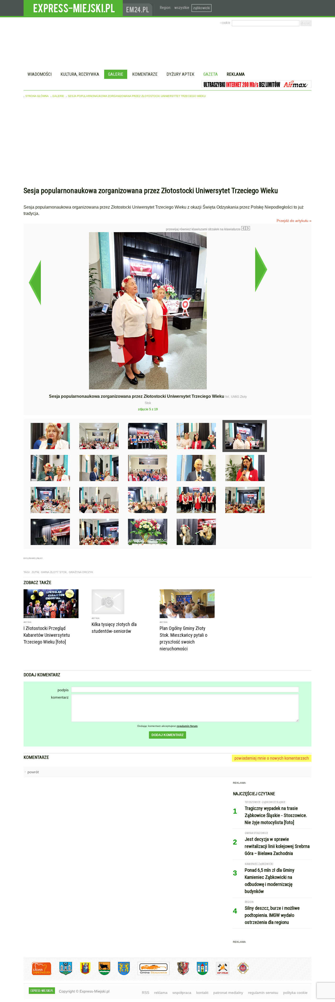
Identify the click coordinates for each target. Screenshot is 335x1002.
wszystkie (181, 8)
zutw (35, 572)
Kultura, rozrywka (79, 74)
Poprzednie (35, 282)
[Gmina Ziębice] (198, 974)
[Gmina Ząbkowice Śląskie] (62, 974)
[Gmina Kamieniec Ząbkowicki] (120, 974)
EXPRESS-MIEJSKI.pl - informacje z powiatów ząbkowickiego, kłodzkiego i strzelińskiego (73, 8)
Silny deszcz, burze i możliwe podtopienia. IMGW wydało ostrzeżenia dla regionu (272, 915)
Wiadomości (39, 74)
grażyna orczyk (81, 572)
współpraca (181, 992)
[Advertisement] (167, 143)
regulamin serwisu (263, 992)
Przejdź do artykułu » (294, 221)
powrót (33, 772)
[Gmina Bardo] (81, 974)
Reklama (236, 74)
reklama (161, 992)
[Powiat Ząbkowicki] (38, 974)
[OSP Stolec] (218, 974)
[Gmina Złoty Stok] (179, 974)
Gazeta (210, 74)
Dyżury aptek (180, 74)
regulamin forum (187, 726)
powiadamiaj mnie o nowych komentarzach (271, 758)
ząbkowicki (201, 8)
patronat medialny (228, 992)
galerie (58, 96)
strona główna (37, 96)
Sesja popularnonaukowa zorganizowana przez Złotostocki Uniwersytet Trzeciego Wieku (137, 96)
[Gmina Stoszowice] (149, 974)
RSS (145, 992)
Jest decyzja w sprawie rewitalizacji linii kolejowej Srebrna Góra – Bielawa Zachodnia (277, 846)
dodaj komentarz (167, 735)
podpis (63, 690)
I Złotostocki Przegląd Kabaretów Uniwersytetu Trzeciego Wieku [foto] (47, 635)
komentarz (60, 697)
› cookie (225, 23)
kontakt (202, 992)
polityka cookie (295, 992)
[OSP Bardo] (239, 973)
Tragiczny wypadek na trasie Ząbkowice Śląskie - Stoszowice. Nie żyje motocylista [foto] (276, 815)
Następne (261, 269)
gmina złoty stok (54, 572)
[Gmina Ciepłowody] (100, 974)
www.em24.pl (139, 8)
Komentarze (145, 74)
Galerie (115, 74)
